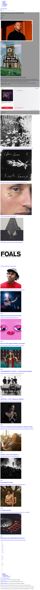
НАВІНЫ (4, 3)
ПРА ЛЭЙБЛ (2, 8)
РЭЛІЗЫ (3, 1)
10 (2, 550)
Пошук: (1, 10)
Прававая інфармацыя (6, 576)
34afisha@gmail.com (3, 579)
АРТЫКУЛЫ (4, 4)
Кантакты (4, 574)
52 (2, 552)
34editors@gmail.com (4, 581)
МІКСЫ (3, 2)
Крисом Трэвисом (32, 80)
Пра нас (3, 573)
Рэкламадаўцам (5, 575)
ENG (6, 8)
